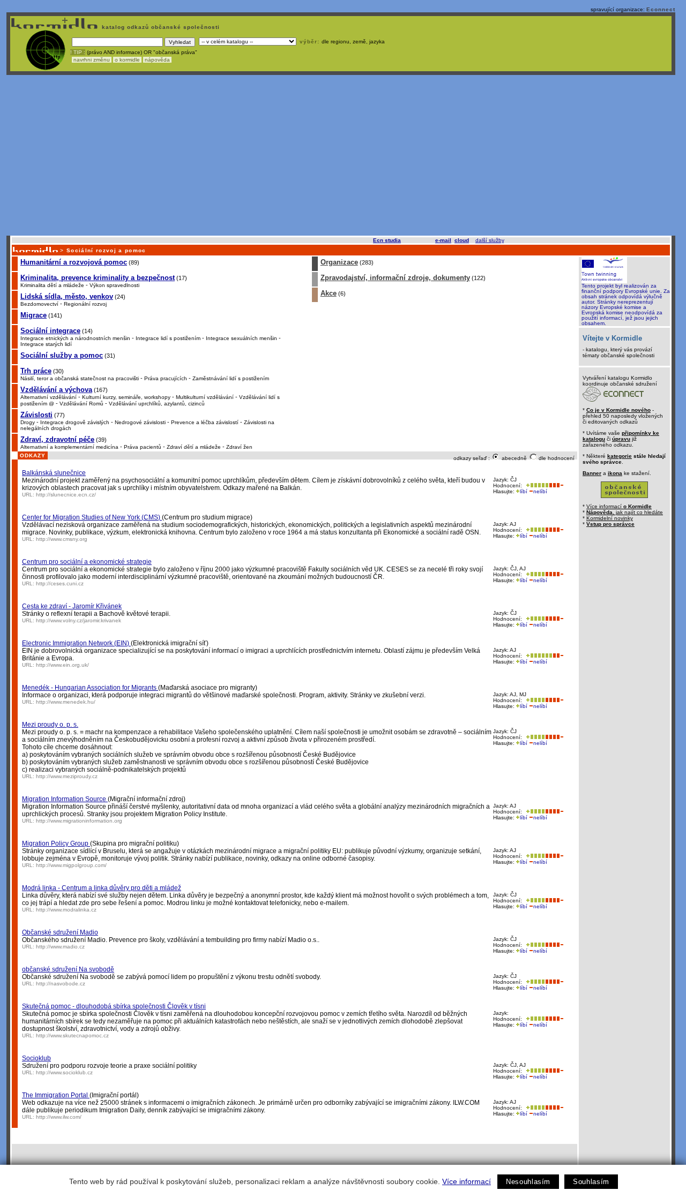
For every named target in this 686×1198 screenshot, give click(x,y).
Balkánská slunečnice (54, 473)
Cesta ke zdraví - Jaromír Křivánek (72, 606)
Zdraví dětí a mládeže (194, 447)
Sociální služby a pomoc (61, 355)
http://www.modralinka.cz (66, 910)
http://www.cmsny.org (61, 539)
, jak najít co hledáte (624, 512)
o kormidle (127, 60)
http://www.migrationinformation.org (79, 821)
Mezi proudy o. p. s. (50, 724)
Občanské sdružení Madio (60, 932)
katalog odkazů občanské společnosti (160, 27)
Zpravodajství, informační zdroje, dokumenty (395, 278)
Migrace (33, 315)
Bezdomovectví (39, 304)
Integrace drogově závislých (74, 422)
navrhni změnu (91, 60)
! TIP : (77, 52)
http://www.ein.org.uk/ (62, 665)
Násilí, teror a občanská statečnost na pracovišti (79, 378)
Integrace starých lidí (46, 344)
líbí (523, 491)
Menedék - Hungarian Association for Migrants (90, 687)
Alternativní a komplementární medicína (69, 447)
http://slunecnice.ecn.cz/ (66, 495)
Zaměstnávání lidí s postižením (230, 378)
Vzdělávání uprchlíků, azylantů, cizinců (157, 403)
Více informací (466, 1181)
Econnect (660, 9)
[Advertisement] (340, 155)
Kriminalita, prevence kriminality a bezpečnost (97, 278)
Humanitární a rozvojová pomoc (73, 262)
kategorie (619, 456)
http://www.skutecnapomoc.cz (72, 1035)
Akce (328, 293)
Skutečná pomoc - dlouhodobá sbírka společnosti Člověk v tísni (114, 1006)
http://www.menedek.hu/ (65, 702)
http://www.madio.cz (60, 947)
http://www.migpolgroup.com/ (71, 865)
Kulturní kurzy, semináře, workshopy (126, 397)
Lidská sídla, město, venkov (66, 296)
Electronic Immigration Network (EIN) (76, 643)
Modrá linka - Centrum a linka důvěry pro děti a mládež (101, 888)
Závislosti (36, 415)
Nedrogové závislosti (140, 422)
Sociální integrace (50, 331)
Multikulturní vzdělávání (205, 397)
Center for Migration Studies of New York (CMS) (92, 517)
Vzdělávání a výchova (56, 390)
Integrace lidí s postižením (168, 338)
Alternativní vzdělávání (48, 397)
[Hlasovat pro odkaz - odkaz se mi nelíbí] (556, 485)
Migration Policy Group (56, 843)
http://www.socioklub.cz (64, 1072)
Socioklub (36, 1058)
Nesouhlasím (528, 1182)
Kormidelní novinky (609, 518)
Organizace (339, 262)
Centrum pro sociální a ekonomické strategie (87, 562)
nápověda (157, 60)
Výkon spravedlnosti (114, 285)
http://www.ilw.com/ (58, 1117)
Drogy (27, 422)
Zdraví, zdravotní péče (57, 439)
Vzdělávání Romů (81, 403)
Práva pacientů (142, 447)
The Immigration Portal (56, 1095)
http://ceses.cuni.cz (60, 583)
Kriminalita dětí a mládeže (52, 285)
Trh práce (35, 371)
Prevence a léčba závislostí (204, 422)
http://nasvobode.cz (60, 983)
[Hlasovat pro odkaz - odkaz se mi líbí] (536, 485)
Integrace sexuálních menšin (241, 338)
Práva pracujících (165, 378)
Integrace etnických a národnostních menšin (75, 338)
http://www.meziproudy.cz (67, 776)
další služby (489, 240)
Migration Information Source (65, 799)
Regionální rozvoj (85, 304)
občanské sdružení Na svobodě (68, 969)
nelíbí (540, 491)
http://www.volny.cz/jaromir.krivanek (78, 620)
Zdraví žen (239, 447)
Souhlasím (591, 1182)
